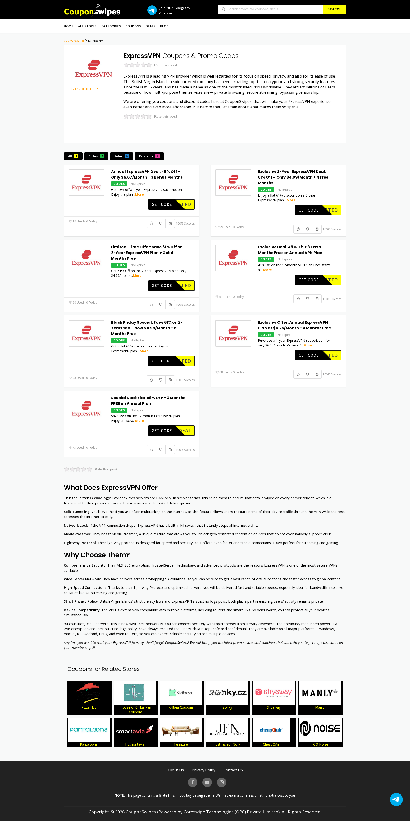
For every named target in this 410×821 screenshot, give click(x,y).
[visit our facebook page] (192, 782)
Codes (96, 156)
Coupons (133, 26)
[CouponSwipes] (92, 9)
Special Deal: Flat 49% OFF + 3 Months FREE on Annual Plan (148, 400)
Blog (164, 26)
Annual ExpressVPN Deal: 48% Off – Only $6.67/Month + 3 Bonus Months (147, 174)
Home (68, 26)
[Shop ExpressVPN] (93, 69)
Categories (111, 26)
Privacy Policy (203, 769)
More (139, 194)
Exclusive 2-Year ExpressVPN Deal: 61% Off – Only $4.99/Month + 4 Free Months (293, 177)
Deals (150, 26)
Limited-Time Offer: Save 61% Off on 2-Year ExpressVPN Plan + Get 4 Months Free (147, 252)
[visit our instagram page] (221, 782)
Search (334, 9)
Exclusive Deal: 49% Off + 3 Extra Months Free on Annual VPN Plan (290, 249)
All (72, 156)
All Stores (87, 26)
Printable (148, 156)
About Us (175, 769)
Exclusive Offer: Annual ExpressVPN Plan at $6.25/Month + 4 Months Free (294, 325)
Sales (120, 156)
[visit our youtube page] (207, 782)
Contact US (233, 769)
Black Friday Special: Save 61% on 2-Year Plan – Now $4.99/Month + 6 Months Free (147, 328)
